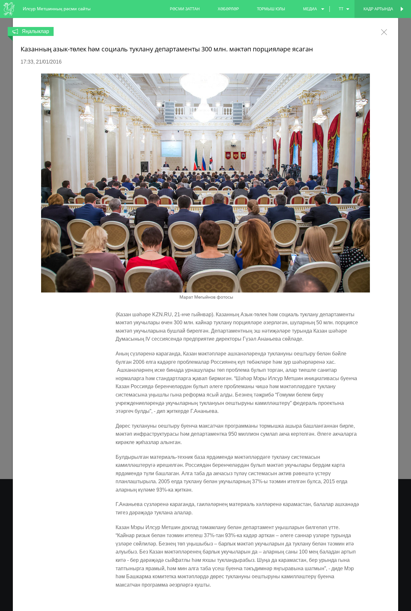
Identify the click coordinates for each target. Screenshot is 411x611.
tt (341, 9)
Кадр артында (378, 9)
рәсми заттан (185, 9)
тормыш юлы (271, 9)
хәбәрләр (228, 9)
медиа (310, 9)
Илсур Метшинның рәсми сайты (57, 8)
